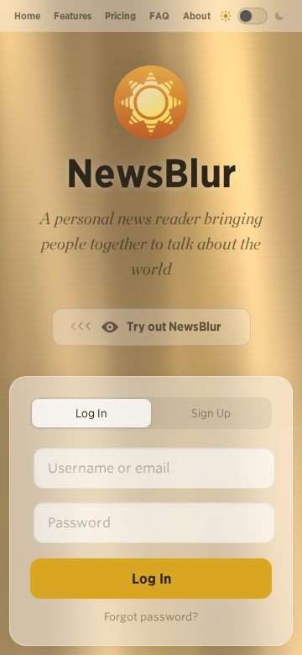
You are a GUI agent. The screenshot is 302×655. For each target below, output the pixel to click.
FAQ (159, 15)
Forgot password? (151, 616)
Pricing (120, 15)
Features (72, 15)
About (197, 15)
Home (27, 15)
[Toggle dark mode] (252, 16)
